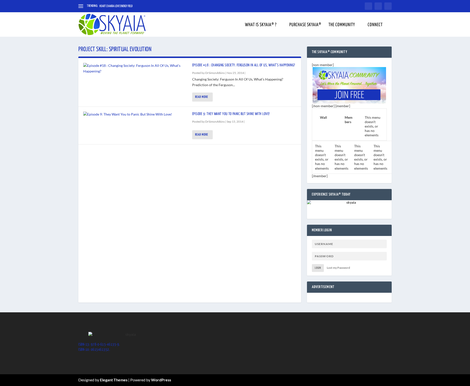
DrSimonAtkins (215, 73)
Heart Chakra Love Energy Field (115, 6)
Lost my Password (338, 267)
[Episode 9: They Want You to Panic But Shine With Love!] (135, 114)
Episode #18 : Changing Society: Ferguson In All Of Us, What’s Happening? (243, 65)
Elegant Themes (114, 379)
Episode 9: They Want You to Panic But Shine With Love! (231, 114)
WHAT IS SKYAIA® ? (261, 25)
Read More (201, 97)
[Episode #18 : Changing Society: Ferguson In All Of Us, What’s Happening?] (135, 68)
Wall (323, 117)
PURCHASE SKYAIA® (305, 25)
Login (318, 268)
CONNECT (375, 25)
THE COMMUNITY (342, 25)
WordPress (161, 379)
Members (348, 119)
